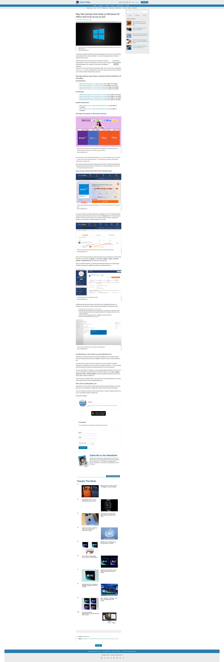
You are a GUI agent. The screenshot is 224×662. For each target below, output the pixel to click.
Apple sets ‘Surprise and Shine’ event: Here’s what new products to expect (90, 529)
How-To (107, 5)
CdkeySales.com (80, 70)
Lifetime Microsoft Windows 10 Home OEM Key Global (92, 87)
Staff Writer (80, 19)
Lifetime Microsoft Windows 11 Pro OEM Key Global (91, 85)
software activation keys (108, 638)
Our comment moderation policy (128, 651)
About (130, 15)
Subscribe (144, 2)
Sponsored (116, 638)
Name (80, 432)
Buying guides (120, 5)
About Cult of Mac (116, 651)
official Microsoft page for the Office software (92, 309)
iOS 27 (95, 8)
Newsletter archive (113, 476)
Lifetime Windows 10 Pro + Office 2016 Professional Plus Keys (94, 105)
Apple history (118, 8)
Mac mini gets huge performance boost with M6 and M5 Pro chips (90, 613)
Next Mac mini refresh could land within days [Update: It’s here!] (108, 515)
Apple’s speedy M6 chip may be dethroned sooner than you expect (109, 571)
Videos (124, 8)
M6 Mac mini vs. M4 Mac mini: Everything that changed (108, 542)
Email (80, 437)
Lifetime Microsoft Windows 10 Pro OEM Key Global (91, 83)
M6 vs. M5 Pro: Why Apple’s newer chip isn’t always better (89, 557)
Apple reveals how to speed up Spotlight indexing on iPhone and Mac (90, 585)
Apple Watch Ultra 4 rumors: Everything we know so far (89, 500)
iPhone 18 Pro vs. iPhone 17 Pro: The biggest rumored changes (109, 486)
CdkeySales (84, 638)
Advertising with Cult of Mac (94, 651)
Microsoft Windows (98, 638)
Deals (112, 5)
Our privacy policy (106, 651)
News (95, 5)
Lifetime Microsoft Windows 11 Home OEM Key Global (92, 88)
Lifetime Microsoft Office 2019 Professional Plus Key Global (93, 96)
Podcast (129, 8)
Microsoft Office (90, 638)
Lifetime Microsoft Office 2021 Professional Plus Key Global (93, 94)
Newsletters (134, 8)
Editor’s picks (111, 8)
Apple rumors (90, 8)
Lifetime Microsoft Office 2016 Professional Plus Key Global (93, 98)
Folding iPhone (104, 8)
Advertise (137, 15)
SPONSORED (118, 22)
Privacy (144, 15)
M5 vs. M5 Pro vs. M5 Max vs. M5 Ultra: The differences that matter (109, 599)
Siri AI (99, 8)
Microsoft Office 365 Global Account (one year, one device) (93, 99)
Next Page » (98, 645)
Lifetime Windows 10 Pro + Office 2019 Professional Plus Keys (94, 108)
